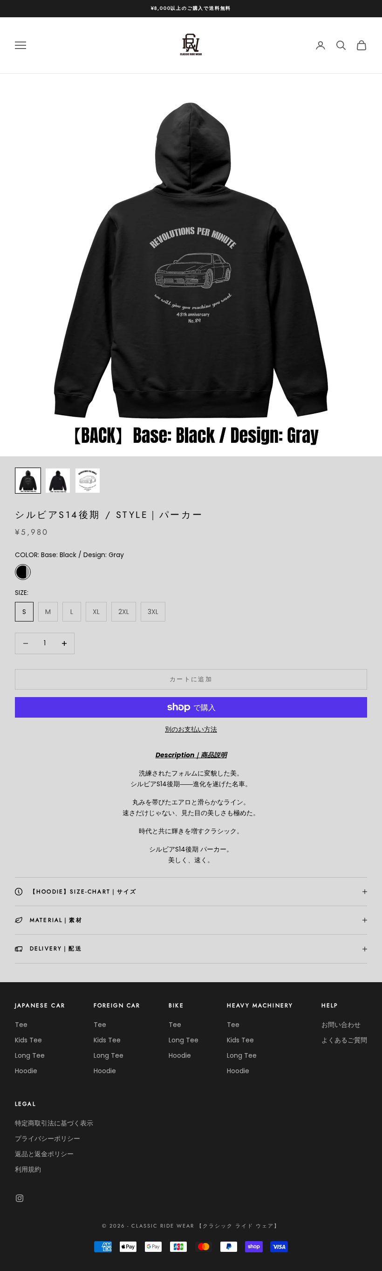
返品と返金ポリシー (44, 1154)
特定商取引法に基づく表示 (54, 1123)
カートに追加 (191, 679)
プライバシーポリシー (47, 1138)
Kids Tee (28, 1040)
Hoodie (26, 1070)
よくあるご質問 (344, 1040)
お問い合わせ (341, 1024)
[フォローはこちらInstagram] (19, 1198)
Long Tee (30, 1055)
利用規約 (28, 1169)
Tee (21, 1024)
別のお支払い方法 (191, 729)
